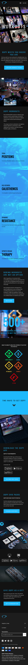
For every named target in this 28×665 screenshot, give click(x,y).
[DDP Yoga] (4, 3)
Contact (4, 627)
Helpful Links (5, 623)
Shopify (16, 644)
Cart (24, 3)
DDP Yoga (7, 644)
